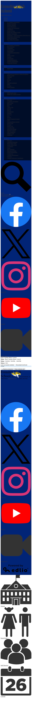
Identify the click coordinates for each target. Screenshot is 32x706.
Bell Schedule (10, 47)
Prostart (9, 125)
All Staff (9, 77)
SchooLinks (10, 58)
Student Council (11, 130)
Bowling (9, 104)
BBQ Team (10, 103)
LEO (8, 120)
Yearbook (9, 135)
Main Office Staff (11, 143)
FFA (8, 116)
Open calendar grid (20, 369)
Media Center (10, 55)
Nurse (8, 148)
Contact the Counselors (13, 28)
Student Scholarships (12, 61)
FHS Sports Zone (11, 93)
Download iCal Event (21, 364)
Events (2, 366)
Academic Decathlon (12, 101)
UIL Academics (11, 132)
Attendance (10, 29)
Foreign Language (12, 83)
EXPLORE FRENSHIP (7, 196)
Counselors (10, 48)
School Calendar (11, 25)
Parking (9, 57)
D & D (9, 109)
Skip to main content (6, 1)
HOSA (9, 117)
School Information (12, 152)
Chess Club (10, 107)
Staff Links (10, 68)
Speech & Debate (11, 129)
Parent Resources (11, 26)
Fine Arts (9, 100)
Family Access (11, 31)
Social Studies (11, 87)
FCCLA (9, 114)
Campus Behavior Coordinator (15, 158)
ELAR (9, 80)
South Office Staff (12, 145)
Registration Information (13, 37)
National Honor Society (13, 122)
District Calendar (11, 23)
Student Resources (12, 60)
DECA (9, 110)
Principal (9, 140)
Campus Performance (12, 155)
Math (8, 84)
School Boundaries (12, 38)
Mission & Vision (11, 151)
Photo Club (10, 123)
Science (9, 86)
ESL (8, 81)
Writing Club (10, 133)
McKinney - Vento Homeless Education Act (18, 35)
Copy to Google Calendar (7, 364)
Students (9, 156)
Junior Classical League (13, 119)
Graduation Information (13, 52)
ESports (9, 113)
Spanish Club (10, 127)
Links (8, 54)
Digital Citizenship (12, 34)
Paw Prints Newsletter (13, 39)
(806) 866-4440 (12, 378)
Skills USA (10, 126)
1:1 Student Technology (13, 22)
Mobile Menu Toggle (6, 15)
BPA (8, 106)
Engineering (10, 111)
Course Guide (10, 49)
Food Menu (10, 51)
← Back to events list (7, 369)
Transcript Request (12, 63)
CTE (8, 78)
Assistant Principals (12, 142)
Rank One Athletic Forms (14, 32)
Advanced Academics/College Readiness (17, 74)
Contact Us (10, 153)
